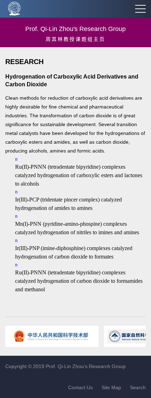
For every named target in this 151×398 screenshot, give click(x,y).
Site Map (111, 387)
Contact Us (80, 387)
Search (138, 387)
